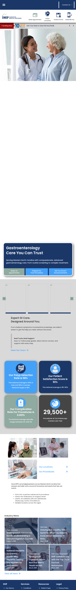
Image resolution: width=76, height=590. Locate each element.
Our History (10, 588)
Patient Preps (46, 588)
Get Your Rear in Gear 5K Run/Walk (40, 26)
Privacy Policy (63, 588)
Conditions (27, 588)
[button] (4, 5)
